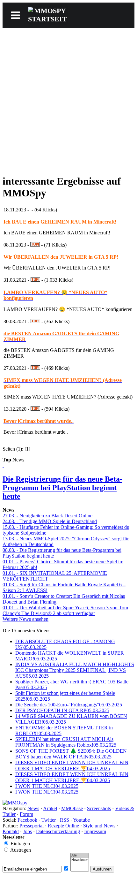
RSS (64, 820)
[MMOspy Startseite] (15, 802)
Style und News (99, 825)
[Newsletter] (80, 860)
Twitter (48, 820)
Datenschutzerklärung (58, 831)
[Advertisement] (68, 100)
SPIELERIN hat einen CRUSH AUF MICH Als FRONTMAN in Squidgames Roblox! (65, 742)
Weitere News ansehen (25, 619)
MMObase (72, 808)
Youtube (81, 820)
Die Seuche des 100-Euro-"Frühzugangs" (68, 704)
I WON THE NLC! (46, 786)
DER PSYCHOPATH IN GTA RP (62, 710)
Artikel (50, 808)
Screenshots (99, 808)
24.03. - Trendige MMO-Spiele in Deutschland (50, 521)
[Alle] (80, 855)
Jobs (27, 831)
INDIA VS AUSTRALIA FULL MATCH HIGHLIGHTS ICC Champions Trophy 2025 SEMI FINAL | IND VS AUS (74, 670)
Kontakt (11, 831)
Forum (26, 814)
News (33, 808)
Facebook (27, 820)
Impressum (95, 831)
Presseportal (31, 825)
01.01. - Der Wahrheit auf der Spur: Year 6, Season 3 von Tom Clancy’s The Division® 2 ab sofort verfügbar (65, 610)
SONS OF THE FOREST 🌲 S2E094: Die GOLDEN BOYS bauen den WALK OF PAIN (71, 753)
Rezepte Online (63, 825)
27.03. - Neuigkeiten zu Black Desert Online (47, 515)
